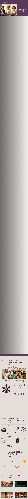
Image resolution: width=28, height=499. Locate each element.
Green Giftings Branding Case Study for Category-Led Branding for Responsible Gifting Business (20, 489)
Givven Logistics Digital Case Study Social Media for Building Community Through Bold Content (7, 489)
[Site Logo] (5, 2)
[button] (14, 10)
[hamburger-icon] (26, 2)
